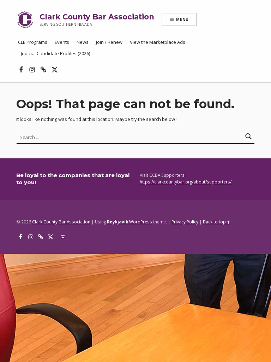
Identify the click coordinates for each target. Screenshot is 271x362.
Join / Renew (109, 42)
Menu (182, 19)
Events (62, 42)
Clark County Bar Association (97, 16)
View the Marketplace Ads (157, 42)
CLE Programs (32, 42)
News (83, 42)
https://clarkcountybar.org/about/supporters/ (185, 182)
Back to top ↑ (216, 221)
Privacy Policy (184, 221)
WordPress (140, 221)
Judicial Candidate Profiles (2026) (55, 53)
